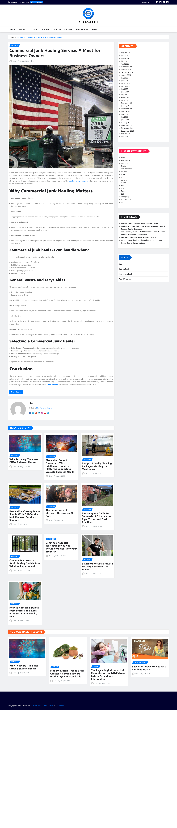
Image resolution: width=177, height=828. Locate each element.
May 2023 (124, 94)
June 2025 (125, 81)
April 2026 (125, 64)
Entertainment (126, 169)
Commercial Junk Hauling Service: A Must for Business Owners (39, 37)
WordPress (37, 706)
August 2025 (126, 75)
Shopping (45, 30)
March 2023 (125, 100)
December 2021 (127, 125)
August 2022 (126, 114)
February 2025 (126, 86)
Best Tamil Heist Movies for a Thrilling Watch (138, 237)
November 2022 (127, 108)
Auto (123, 157)
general (124, 180)
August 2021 (126, 134)
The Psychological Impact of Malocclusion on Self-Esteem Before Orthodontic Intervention (108, 674)
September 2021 (127, 131)
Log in (121, 264)
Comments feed (125, 274)
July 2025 (124, 78)
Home (12, 30)
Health (57, 30)
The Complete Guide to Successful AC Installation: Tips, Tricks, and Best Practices (97, 518)
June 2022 (125, 120)
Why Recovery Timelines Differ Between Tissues (23, 461)
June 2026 (125, 58)
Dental (123, 166)
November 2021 (127, 128)
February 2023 (126, 103)
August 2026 (126, 53)
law (122, 188)
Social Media (126, 199)
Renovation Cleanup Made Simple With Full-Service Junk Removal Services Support (24, 515)
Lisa (14, 61)
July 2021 (124, 136)
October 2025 (126, 69)
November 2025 (127, 67)
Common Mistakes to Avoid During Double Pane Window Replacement (24, 563)
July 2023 (124, 89)
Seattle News (48, 706)
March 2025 (125, 83)
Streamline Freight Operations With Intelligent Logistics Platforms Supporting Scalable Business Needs (60, 466)
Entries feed (124, 269)
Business (23, 30)
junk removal (53, 384)
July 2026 (124, 55)
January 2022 (126, 122)
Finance (68, 30)
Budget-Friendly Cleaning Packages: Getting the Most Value (97, 466)
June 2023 (125, 92)
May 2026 (124, 61)
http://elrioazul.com (44, 408)
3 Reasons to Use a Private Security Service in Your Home (97, 566)
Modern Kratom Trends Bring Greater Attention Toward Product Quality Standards (67, 673)
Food (34, 30)
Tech (94, 30)
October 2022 (126, 111)
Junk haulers (17, 392)
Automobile (82, 30)
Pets (123, 191)
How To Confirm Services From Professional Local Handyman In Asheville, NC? (24, 612)
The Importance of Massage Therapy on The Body (60, 513)
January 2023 (126, 106)
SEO (122, 194)
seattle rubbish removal (78, 181)
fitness (123, 174)
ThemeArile (60, 706)
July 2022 (124, 117)
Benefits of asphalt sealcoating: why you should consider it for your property (61, 547)
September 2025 (127, 72)
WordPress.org (125, 279)
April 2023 (125, 97)
